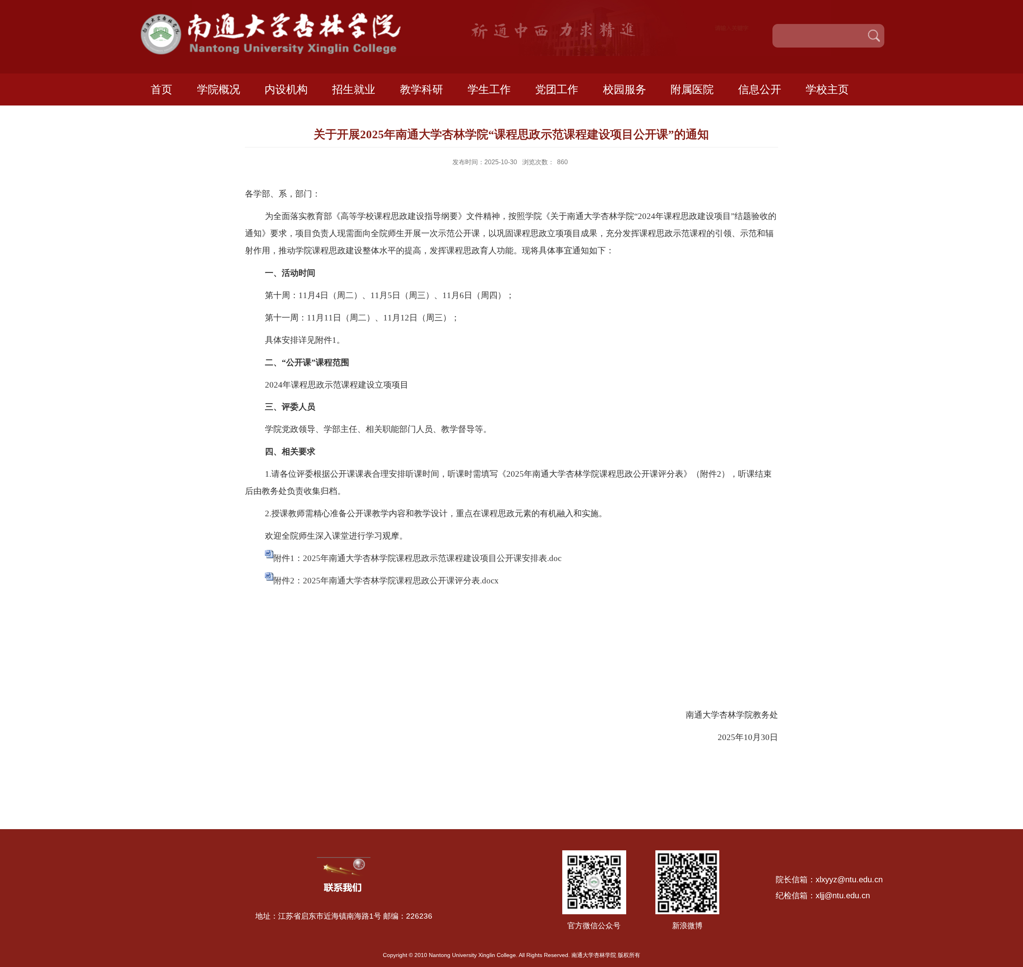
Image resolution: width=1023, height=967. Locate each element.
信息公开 (759, 90)
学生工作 (489, 90)
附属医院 (692, 90)
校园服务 (624, 90)
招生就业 (353, 90)
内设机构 (286, 90)
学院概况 (218, 90)
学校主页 (827, 90)
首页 (161, 90)
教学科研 (421, 90)
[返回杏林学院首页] (282, 15)
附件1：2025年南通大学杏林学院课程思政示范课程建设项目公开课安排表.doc (417, 558)
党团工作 (556, 90)
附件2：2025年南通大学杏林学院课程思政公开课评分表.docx (386, 580)
